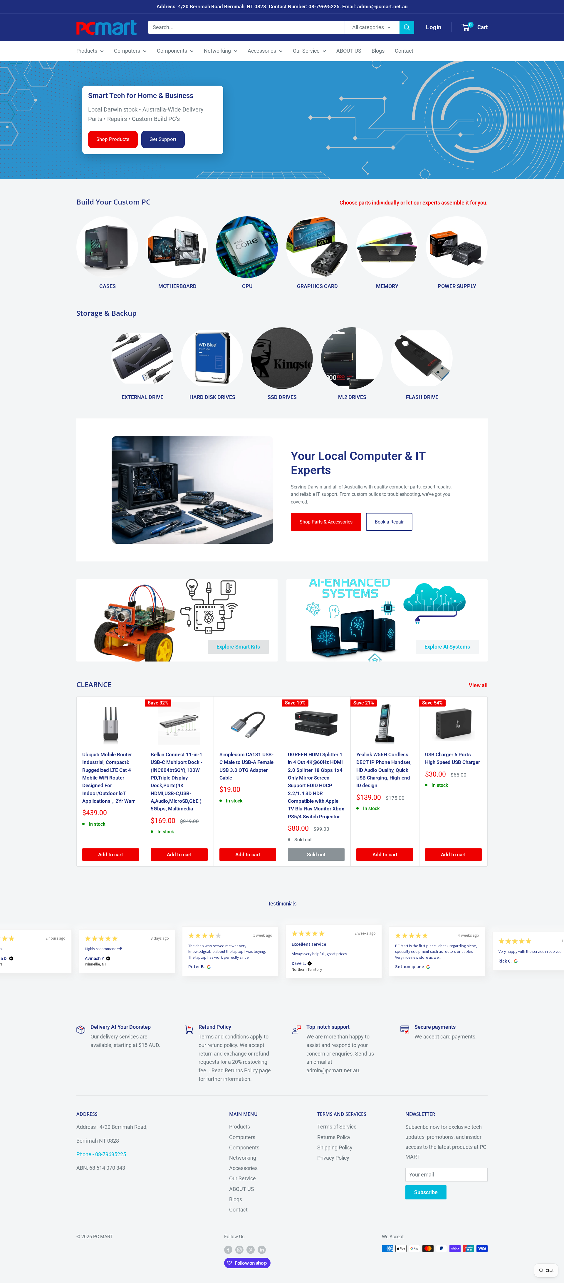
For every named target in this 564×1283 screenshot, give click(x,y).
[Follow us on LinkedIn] (262, 1249)
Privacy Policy (333, 1158)
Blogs (378, 51)
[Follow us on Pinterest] (250, 1249)
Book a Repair (389, 522)
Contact (404, 51)
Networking (217, 51)
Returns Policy (333, 1137)
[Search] (407, 27)
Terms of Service (337, 1127)
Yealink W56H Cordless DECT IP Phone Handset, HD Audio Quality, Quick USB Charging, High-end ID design (384, 770)
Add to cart (110, 854)
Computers (127, 51)
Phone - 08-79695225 (101, 1154)
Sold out (316, 854)
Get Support (163, 139)
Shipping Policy (334, 1147)
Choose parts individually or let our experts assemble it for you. (414, 203)
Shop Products (113, 139)
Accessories (262, 51)
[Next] (488, 781)
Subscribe (426, 1192)
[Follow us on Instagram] (239, 1249)
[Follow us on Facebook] (228, 1249)
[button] (11, 958)
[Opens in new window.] (208, 967)
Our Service (306, 51)
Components (172, 51)
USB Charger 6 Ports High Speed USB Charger (452, 758)
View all (479, 685)
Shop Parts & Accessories (326, 522)
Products (86, 51)
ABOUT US (348, 51)
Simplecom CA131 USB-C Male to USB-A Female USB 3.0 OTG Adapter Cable (246, 766)
